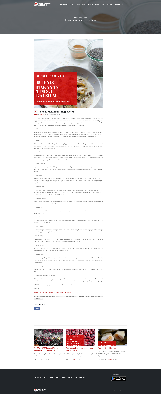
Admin (42, 114)
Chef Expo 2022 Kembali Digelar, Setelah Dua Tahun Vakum (46, 349)
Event (78, 4)
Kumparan (56, 292)
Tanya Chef (109, 4)
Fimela (62, 292)
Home (75, 17)
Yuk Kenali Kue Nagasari (107, 348)
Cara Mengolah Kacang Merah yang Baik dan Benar (79, 349)
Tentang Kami (64, 4)
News (44, 360)
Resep (83, 4)
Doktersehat (43, 292)
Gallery (97, 4)
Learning (90, 4)
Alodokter (36, 292)
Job (103, 4)
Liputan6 (50, 292)
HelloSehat (68, 292)
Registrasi (117, 4)
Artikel (72, 4)
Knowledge (109, 359)
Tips (75, 360)
